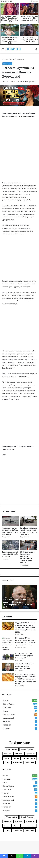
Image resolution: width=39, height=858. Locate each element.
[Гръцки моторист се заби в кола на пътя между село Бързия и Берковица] (28, 521)
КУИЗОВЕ (6, 721)
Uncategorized (8, 718)
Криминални (20, 59)
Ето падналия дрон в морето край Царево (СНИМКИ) (10, 554)
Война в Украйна (8, 704)
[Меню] (3, 49)
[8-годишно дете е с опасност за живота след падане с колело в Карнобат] (10, 521)
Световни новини (9, 714)
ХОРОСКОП (7, 725)
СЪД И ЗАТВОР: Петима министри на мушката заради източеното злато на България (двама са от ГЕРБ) (25, 627)
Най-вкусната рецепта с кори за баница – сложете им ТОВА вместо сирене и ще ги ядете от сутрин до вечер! (25, 679)
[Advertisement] (19, 159)
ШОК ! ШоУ (7, 707)
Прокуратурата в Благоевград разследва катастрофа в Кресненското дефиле (27, 557)
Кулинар (5, 711)
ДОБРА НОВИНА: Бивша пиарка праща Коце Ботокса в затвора (24, 666)
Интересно (6, 728)
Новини (12, 59)
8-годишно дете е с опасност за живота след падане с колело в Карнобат (10, 531)
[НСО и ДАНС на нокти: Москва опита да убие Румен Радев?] (8, 656)
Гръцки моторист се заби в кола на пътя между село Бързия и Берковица (28, 531)
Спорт (7, 762)
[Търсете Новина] (36, 49)
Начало (6, 59)
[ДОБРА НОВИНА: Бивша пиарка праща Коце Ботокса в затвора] (8, 667)
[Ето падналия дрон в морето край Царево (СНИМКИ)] (10, 545)
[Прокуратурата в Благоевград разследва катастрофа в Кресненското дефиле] (28, 545)
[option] (19, 597)
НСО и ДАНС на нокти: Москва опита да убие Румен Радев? (24, 655)
